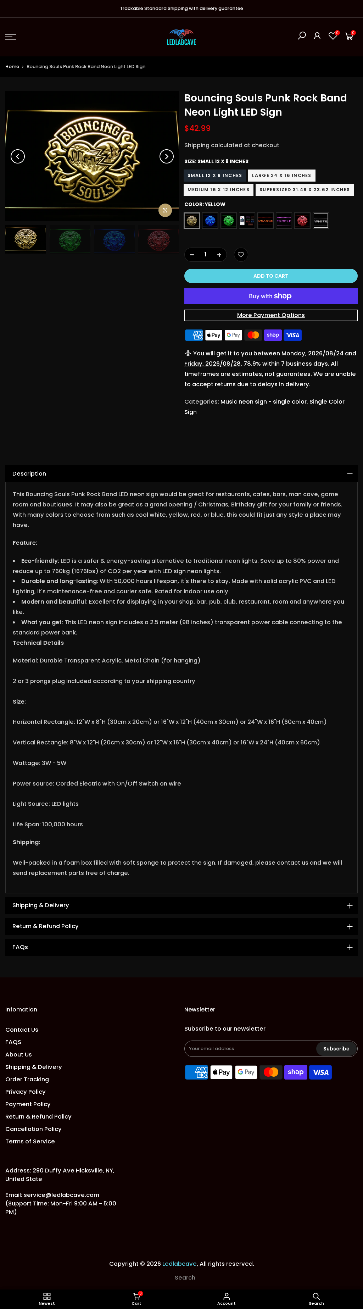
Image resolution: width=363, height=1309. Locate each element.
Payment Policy (28, 1104)
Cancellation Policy (33, 1129)
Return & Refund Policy (38, 1117)
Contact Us (21, 1030)
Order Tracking (27, 1079)
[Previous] (18, 156)
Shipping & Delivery (33, 1067)
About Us (18, 1054)
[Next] (167, 156)
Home (12, 66)
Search (185, 1278)
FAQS (13, 1042)
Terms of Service (30, 1141)
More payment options (271, 315)
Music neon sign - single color (263, 402)
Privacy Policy (25, 1092)
